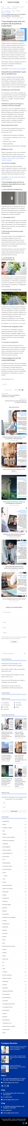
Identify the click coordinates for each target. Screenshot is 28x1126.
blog (8, 6)
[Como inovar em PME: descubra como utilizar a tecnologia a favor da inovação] (14, 455)
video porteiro (14, 1029)
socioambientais (14, 997)
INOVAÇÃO (14, 927)
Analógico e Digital (14, 827)
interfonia (14, 933)
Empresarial (14, 891)
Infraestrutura (14, 923)
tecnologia (8, 12)
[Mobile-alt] (23, 1123)
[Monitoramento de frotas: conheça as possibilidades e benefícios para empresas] (14, 487)
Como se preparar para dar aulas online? (14, 599)
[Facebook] (2, 1086)
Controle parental (14, 869)
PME (14, 968)
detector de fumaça (14, 888)
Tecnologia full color (14, 1007)
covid (14, 879)
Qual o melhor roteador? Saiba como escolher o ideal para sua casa (20, 734)
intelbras (4, 384)
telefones (14, 1016)
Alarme (14, 824)
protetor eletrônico (14, 975)
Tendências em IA (14, 1023)
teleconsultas (14, 1010)
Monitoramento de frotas (14, 946)
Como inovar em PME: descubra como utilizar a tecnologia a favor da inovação (20, 758)
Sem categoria (14, 994)
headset (14, 911)
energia (14, 895)
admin (8, 17)
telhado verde (5, 158)
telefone (14, 1013)
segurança (3, 12)
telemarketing (14, 1020)
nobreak (14, 952)
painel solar (14, 959)
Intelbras (14, 930)
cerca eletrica (14, 856)
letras (14, 939)
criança (14, 882)
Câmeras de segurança (14, 840)
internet (14, 936)
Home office (14, 914)
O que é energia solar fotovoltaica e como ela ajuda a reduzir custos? (6, 757)
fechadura (14, 901)
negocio (13, 10)
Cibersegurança (7, 10)
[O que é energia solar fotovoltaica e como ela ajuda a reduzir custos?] (7, 748)
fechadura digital (14, 904)
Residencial (14, 981)
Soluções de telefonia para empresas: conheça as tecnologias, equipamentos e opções (20, 782)
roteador (14, 984)
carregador (14, 843)
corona (14, 872)
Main (14, 943)
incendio (14, 920)
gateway (14, 907)
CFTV (14, 859)
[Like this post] (16, 390)
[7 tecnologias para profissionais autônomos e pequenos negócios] (14, 552)
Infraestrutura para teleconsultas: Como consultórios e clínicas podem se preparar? (7, 735)
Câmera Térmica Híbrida (14, 837)
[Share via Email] (22, 390)
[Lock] (26, 1123)
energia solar (14, 898)
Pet (14, 962)
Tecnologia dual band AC (14, 1004)
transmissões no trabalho (14, 1026)
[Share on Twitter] (19, 390)
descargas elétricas (14, 885)
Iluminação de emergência (14, 917)
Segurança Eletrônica (14, 991)
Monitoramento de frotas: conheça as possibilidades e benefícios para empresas (6, 781)
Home (2, 6)
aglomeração (14, 821)
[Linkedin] (8, 1086)
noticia (14, 955)
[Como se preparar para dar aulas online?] (14, 584)
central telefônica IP (14, 853)
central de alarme (14, 850)
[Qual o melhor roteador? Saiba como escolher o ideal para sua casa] (21, 724)
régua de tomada (14, 978)
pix (14, 965)
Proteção (17, 10)
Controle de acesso (14, 866)
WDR (14, 1032)
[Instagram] (5, 1086)
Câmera (14, 834)
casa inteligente (14, 847)
